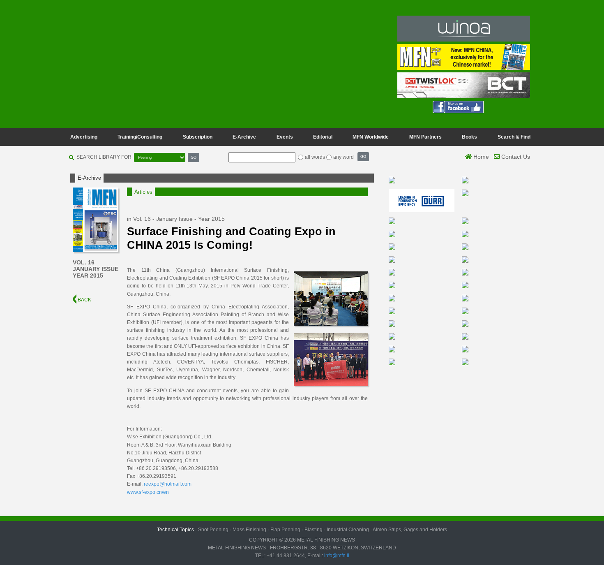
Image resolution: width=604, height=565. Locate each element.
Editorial (322, 137)
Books (469, 137)
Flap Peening (285, 530)
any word (343, 157)
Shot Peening (213, 530)
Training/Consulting (140, 137)
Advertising (83, 137)
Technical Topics (175, 530)
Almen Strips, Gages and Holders (410, 530)
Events (285, 137)
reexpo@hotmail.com (167, 484)
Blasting (313, 530)
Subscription (197, 137)
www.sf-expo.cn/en (148, 492)
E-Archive (244, 137)
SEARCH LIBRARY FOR (103, 157)
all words (315, 157)
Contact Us (515, 156)
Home (480, 156)
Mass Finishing (249, 530)
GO (193, 157)
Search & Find (514, 137)
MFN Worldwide (371, 137)
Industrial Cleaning (348, 530)
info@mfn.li (336, 555)
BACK (83, 300)
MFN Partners (425, 137)
